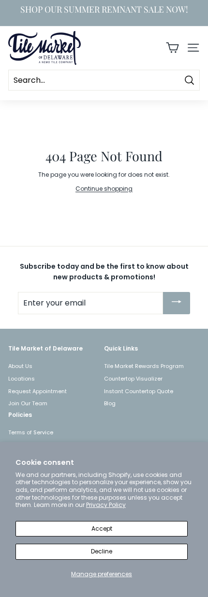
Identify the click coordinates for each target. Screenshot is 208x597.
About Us (20, 366)
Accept (101, 528)
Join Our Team (27, 403)
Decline (101, 551)
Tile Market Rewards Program (144, 366)
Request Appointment (37, 391)
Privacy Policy (106, 505)
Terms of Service (30, 432)
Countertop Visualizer (133, 379)
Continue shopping (104, 188)
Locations (21, 379)
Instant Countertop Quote (138, 391)
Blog (110, 403)
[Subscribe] (176, 303)
